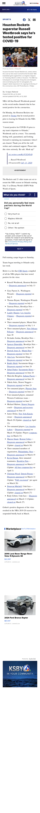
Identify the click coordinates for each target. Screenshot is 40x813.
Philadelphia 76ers (25, 451)
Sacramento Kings (26, 369)
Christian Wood (13, 473)
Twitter (14, 115)
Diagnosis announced (17, 285)
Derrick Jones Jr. (14, 350)
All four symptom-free (24, 467)
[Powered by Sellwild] (32, 659)
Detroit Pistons (27, 473)
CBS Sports (23, 270)
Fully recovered (21, 480)
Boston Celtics (25, 439)
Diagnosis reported (23, 293)
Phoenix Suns (31, 388)
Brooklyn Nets (23, 461)
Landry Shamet (13, 312)
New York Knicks (26, 413)
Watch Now (33, 3)
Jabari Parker (12, 369)
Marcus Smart (12, 439)
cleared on (27, 420)
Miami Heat (26, 350)
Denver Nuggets (27, 404)
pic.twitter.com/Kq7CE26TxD (20, 154)
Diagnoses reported (17, 325)
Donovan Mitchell (14, 486)
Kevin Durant (12, 457)
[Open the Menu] (4, 3)
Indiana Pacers (29, 375)
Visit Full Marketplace (28, 529)
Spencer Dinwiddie (14, 344)
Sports (7, 19)
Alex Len (11, 357)
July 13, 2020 (26, 162)
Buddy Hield (12, 363)
